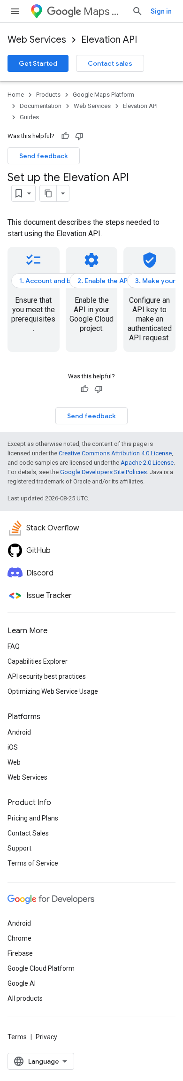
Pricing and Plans (33, 818)
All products (25, 998)
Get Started (38, 63)
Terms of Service (33, 863)
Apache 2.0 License (147, 462)
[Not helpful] (79, 136)
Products (48, 94)
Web (14, 762)
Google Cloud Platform (41, 968)
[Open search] (137, 11)
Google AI (22, 983)
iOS (13, 747)
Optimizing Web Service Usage (53, 691)
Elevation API (109, 40)
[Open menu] (15, 11)
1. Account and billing (52, 280)
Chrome (19, 938)
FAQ (14, 646)
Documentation (40, 105)
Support (19, 848)
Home (16, 94)
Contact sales (110, 63)
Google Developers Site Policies (103, 471)
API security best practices (47, 676)
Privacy (46, 1037)
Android (19, 732)
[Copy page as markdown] (48, 193)
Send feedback (43, 156)
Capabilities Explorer (38, 661)
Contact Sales (28, 833)
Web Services (37, 40)
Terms (17, 1037)
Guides (29, 117)
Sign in (161, 11)
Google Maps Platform (103, 94)
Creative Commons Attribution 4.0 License (115, 453)
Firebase (20, 953)
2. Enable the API (103, 280)
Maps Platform (104, 11)
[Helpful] (65, 136)
